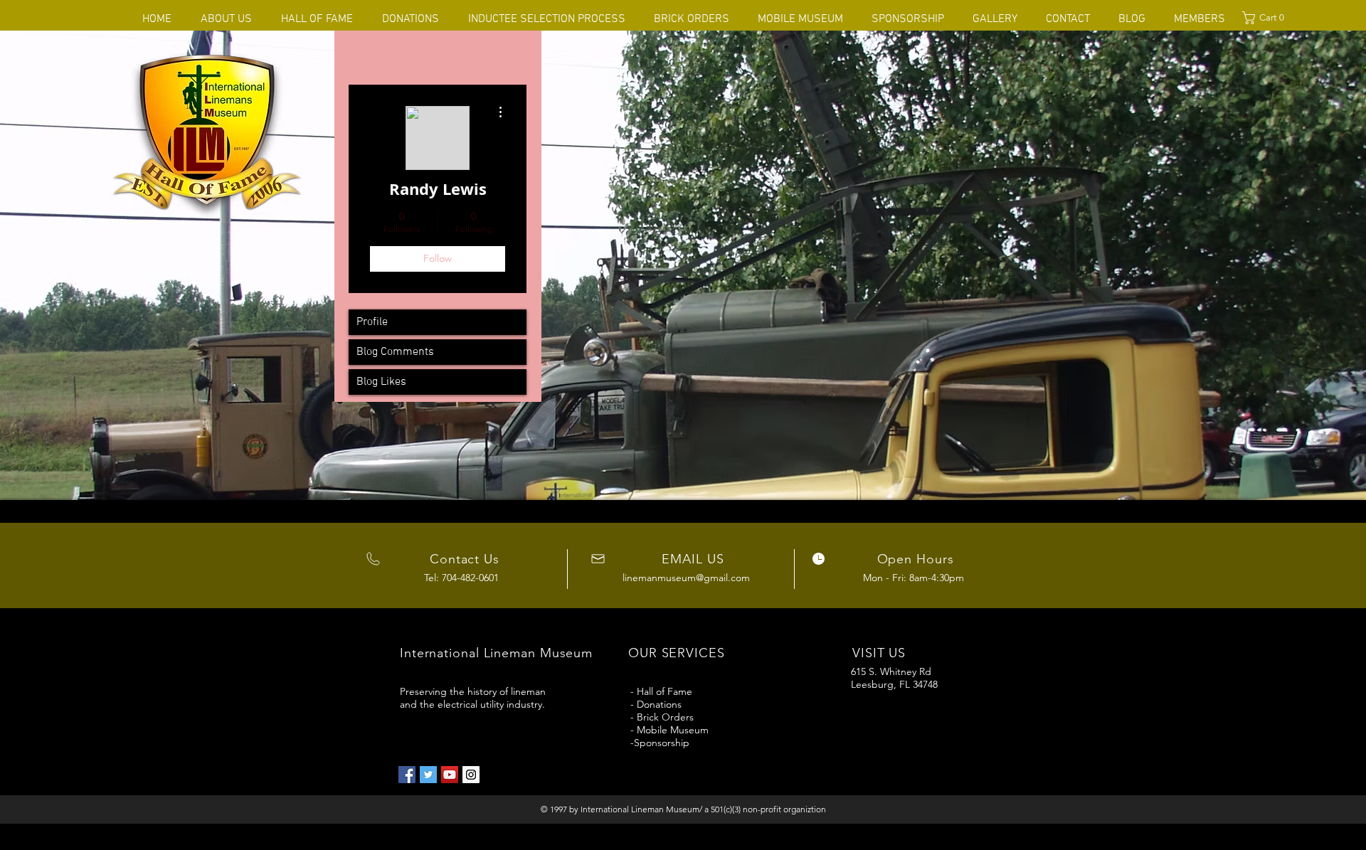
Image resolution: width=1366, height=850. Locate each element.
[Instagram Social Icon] (471, 774)
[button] (1266, 17)
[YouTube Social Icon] (449, 774)
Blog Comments (395, 352)
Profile (372, 322)
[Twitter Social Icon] (428, 774)
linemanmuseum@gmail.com (686, 577)
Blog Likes (381, 382)
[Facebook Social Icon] (406, 774)
